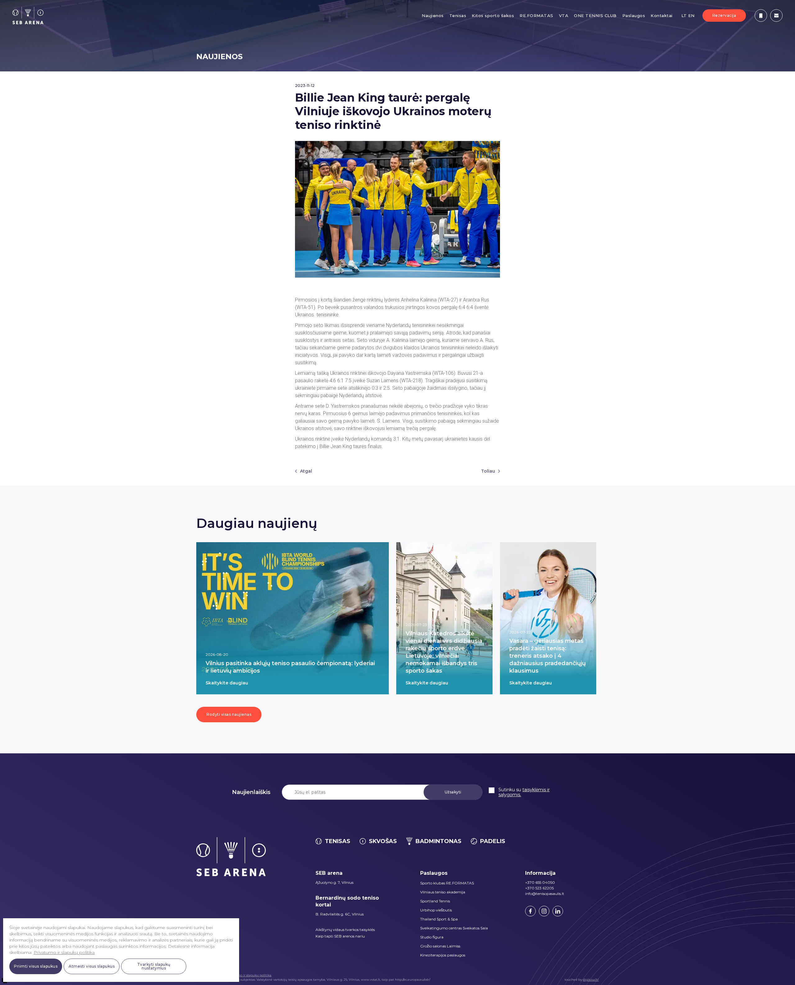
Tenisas (457, 15)
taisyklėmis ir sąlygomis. (524, 792)
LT (684, 15)
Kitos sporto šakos (493, 15)
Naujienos (433, 15)
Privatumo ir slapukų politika (248, 975)
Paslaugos (633, 15)
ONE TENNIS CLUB (595, 15)
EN (691, 15)
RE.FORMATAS (536, 15)
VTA (564, 15)
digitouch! (591, 980)
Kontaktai (662, 15)
